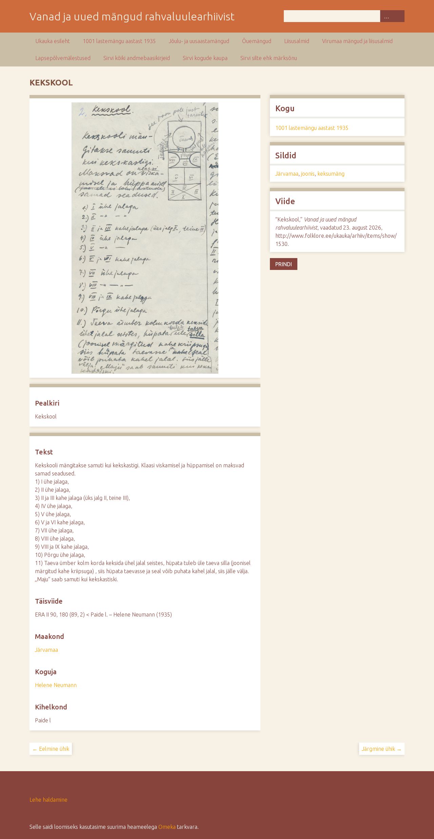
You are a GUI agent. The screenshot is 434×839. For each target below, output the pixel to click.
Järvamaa (46, 650)
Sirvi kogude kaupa (205, 58)
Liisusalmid (296, 41)
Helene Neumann (56, 685)
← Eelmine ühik (50, 749)
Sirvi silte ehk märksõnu (268, 58)
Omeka (167, 827)
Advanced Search (386, 16)
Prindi (283, 264)
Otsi (398, 16)
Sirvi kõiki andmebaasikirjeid (136, 58)
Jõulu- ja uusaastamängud (199, 41)
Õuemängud (256, 41)
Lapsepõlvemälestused (63, 58)
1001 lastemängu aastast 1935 (119, 41)
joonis (308, 174)
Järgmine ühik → (382, 749)
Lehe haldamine (48, 800)
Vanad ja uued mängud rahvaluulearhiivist (132, 16)
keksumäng (330, 174)
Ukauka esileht (52, 41)
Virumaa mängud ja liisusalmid (357, 41)
